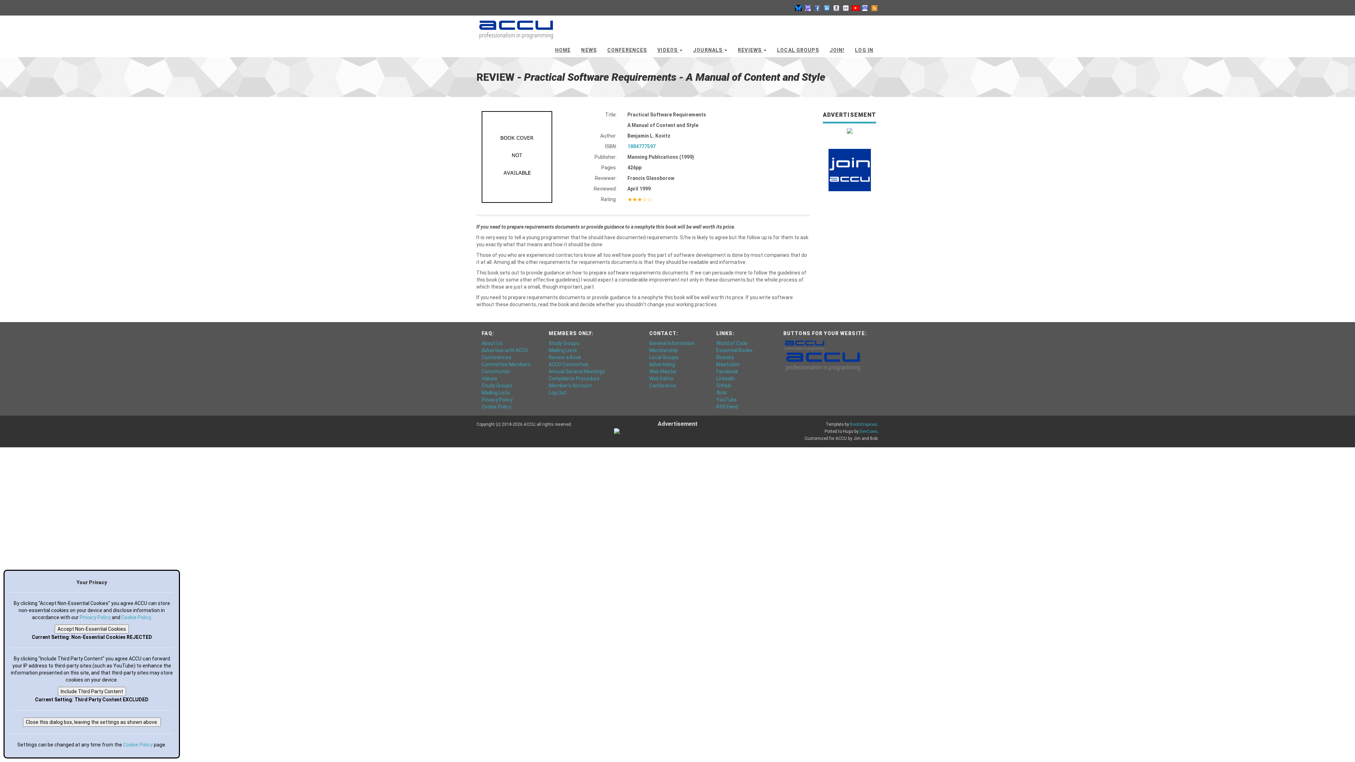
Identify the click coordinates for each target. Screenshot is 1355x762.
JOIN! (837, 50)
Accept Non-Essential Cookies (92, 629)
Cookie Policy (496, 407)
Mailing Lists (496, 392)
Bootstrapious (864, 424)
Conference (662, 385)
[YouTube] (855, 8)
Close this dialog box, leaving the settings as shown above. (92, 722)
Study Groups (497, 385)
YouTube (726, 400)
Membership (663, 350)
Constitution (496, 371)
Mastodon (728, 364)
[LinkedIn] (827, 8)
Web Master (663, 371)
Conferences (627, 50)
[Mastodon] (807, 8)
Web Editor (661, 378)
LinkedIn (725, 378)
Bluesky (725, 357)
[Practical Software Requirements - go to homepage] (516, 26)
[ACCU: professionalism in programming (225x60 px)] (823, 361)
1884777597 (641, 146)
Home (563, 50)
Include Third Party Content (92, 691)
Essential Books (734, 350)
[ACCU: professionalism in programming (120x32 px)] (804, 345)
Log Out (557, 392)
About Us (492, 343)
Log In (864, 50)
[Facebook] (817, 8)
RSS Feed (727, 407)
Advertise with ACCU (505, 350)
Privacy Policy (497, 400)
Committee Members (506, 364)
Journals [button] (708, 50)
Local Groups (798, 50)
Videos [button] (668, 50)
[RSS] (874, 8)
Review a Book (565, 357)
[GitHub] (836, 8)
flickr (721, 392)
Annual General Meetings (577, 371)
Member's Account (570, 385)
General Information (671, 343)
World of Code (732, 343)
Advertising (662, 364)
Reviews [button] (750, 50)
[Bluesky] (798, 8)
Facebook (727, 371)
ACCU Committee (569, 364)
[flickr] (846, 8)
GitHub (723, 385)
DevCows (869, 431)
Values (489, 378)
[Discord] (865, 8)
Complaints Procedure (574, 378)
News (588, 50)
